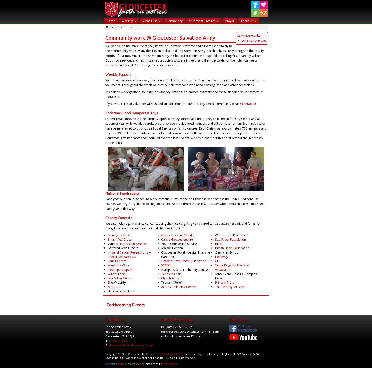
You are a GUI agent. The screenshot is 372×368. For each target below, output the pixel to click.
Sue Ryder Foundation (230, 239)
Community (174, 21)
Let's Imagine (170, 363)
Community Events (254, 40)
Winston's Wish (118, 265)
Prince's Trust (224, 282)
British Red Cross (120, 239)
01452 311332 (119, 341)
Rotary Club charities (133, 244)
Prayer (229, 21)
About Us (247, 21)
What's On (150, 21)
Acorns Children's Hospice (179, 287)
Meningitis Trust (119, 235)
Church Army (170, 278)
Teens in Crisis (171, 274)
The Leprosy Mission (229, 287)
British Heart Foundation (232, 248)
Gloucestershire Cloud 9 (177, 235)
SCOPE (166, 265)
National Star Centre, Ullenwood (183, 261)
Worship (128, 21)
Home (111, 21)
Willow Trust (116, 274)
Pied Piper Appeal (120, 269)
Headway (221, 257)
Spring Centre (117, 261)
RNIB (218, 244)
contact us (249, 104)
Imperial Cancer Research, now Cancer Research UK (129, 254)
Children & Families (203, 21)
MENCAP (114, 287)
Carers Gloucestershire (177, 239)
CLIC (218, 261)
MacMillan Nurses (120, 278)
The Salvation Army (168, 354)
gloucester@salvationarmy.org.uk (130, 345)
